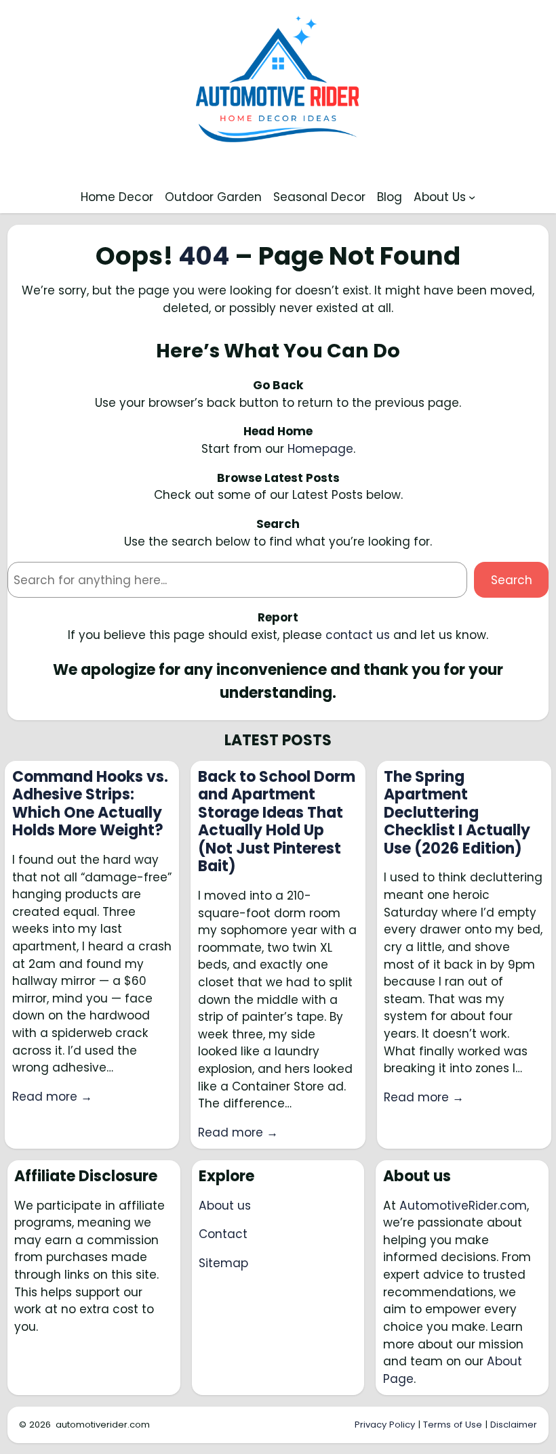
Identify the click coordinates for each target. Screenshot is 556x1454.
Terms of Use (452, 1424)
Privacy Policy (385, 1424)
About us (225, 1205)
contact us (357, 635)
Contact (223, 1234)
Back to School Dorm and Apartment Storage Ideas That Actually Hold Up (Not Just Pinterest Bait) (276, 822)
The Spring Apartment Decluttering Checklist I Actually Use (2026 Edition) (457, 813)
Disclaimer (513, 1424)
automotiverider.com (103, 1424)
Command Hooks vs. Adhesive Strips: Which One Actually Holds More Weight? (90, 804)
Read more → (52, 1096)
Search (511, 580)
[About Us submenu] (472, 197)
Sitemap (223, 1263)
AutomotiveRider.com (463, 1205)
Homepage (320, 449)
